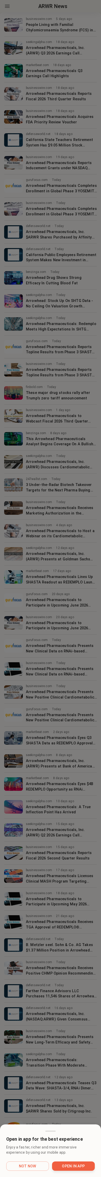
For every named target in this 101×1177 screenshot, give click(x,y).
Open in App (73, 1166)
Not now (27, 1166)
